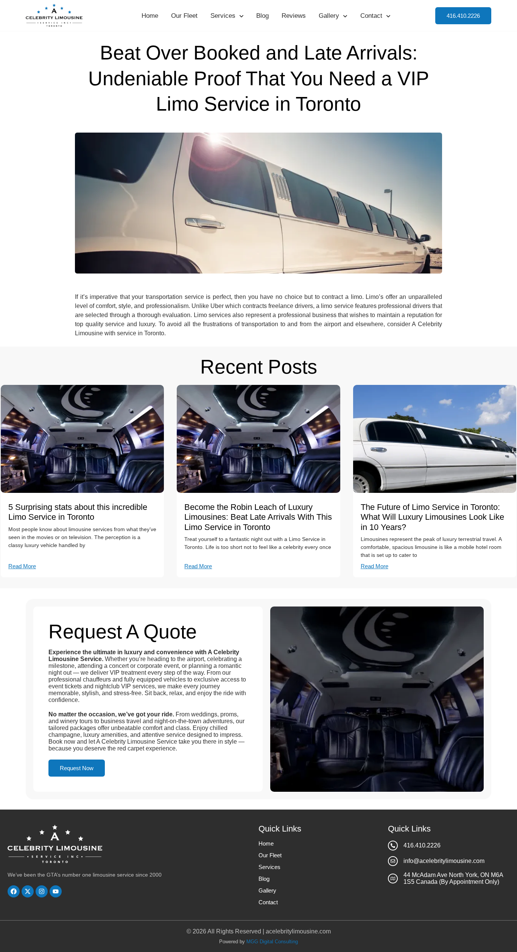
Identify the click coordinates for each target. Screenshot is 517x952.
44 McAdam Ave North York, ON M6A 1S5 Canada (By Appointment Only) (453, 878)
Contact (371, 15)
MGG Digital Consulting (272, 941)
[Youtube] (56, 891)
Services (222, 15)
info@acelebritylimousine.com (443, 861)
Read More (22, 566)
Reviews (294, 15)
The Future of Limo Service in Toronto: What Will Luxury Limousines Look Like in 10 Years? (432, 517)
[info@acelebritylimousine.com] (393, 861)
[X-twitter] (28, 891)
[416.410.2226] (393, 845)
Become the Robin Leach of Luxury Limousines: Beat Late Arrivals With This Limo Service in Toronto (258, 517)
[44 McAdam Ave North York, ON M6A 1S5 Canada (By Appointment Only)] (393, 878)
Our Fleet (184, 15)
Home (150, 15)
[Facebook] (14, 891)
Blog (262, 15)
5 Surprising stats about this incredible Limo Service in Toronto (77, 512)
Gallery (329, 15)
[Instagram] (42, 891)
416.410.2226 (422, 845)
